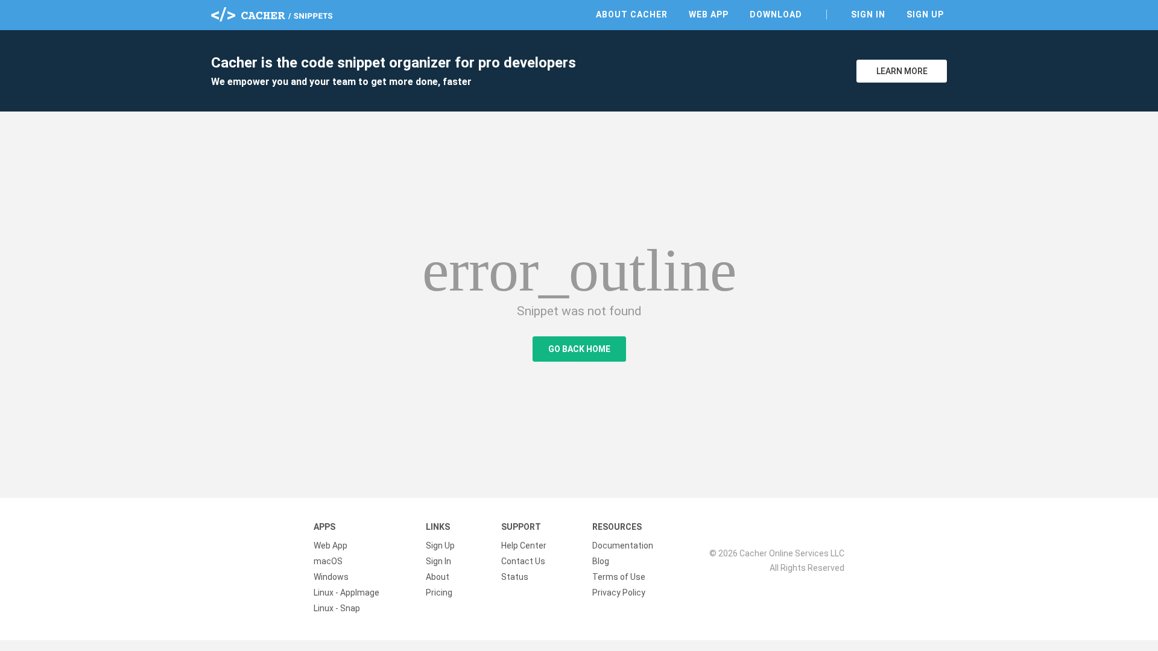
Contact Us (523, 561)
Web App (709, 14)
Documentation (622, 545)
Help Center (523, 545)
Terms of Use (618, 577)
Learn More (902, 71)
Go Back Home (579, 349)
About (437, 577)
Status (514, 577)
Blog (600, 561)
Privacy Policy (618, 592)
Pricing (439, 592)
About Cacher (632, 14)
